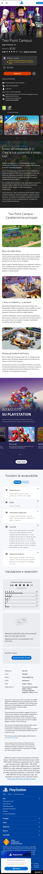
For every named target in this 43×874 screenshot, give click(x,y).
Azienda (5, 811)
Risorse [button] (5, 831)
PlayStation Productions (9, 809)
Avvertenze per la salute (11, 737)
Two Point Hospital (15, 167)
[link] (21, 439)
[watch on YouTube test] (34, 133)
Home (4, 794)
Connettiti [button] (6, 835)
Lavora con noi (7, 804)
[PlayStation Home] (21, 3)
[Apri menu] (2, 3)
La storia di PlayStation (9, 814)
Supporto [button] (6, 827)
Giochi (10, 794)
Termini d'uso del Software (36, 865)
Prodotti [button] (5, 818)
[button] (12, 100)
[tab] (17, 482)
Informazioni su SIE (8, 801)
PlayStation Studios (8, 806)
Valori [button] (5, 822)
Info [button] (4, 798)
